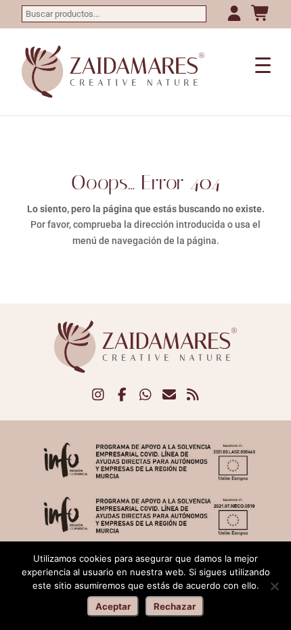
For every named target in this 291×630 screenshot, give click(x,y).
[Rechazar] (274, 586)
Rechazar (175, 606)
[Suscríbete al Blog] (193, 395)
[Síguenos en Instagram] (98, 395)
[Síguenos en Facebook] (122, 395)
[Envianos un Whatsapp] (146, 395)
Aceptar (113, 606)
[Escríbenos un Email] (169, 395)
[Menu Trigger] (263, 64)
